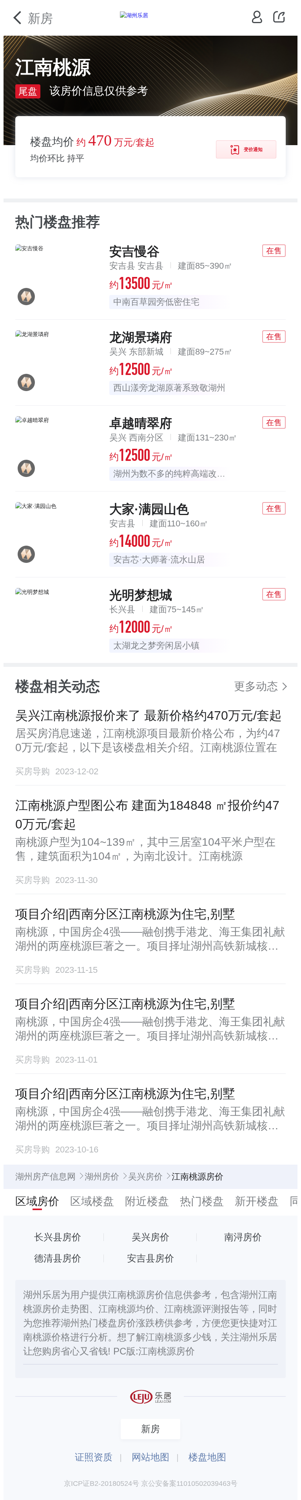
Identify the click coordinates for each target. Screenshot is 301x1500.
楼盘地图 (207, 1457)
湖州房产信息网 (45, 1176)
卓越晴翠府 (140, 423)
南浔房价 (243, 1237)
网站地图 (150, 1457)
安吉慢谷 (134, 251)
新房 (40, 18)
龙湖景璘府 (140, 337)
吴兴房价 (145, 1176)
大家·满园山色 (149, 509)
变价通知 (253, 149)
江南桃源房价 (166, 1351)
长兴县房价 (57, 1237)
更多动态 (256, 686)
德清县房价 (57, 1258)
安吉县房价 (150, 1258)
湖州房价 (102, 1176)
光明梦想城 (140, 595)
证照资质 (93, 1457)
